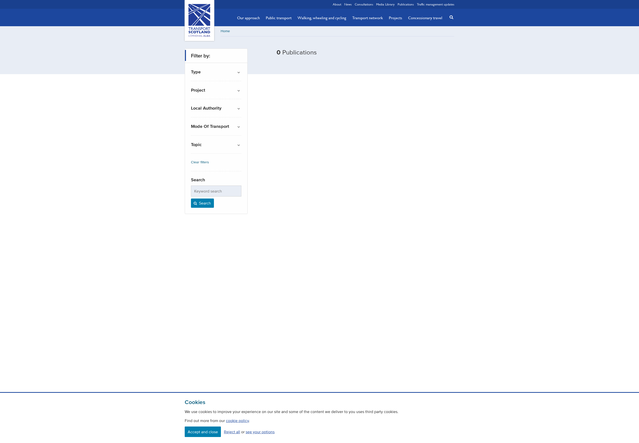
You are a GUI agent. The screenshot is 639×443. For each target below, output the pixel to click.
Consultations (364, 4)
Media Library (385, 4)
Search (204, 203)
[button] (450, 17)
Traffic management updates (435, 4)
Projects (395, 17)
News (348, 4)
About (337, 4)
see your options (260, 432)
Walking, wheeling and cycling (322, 17)
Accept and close (203, 432)
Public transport (279, 17)
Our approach (248, 17)
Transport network (367, 17)
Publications (406, 4)
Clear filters (200, 162)
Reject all (232, 432)
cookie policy (237, 420)
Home (225, 31)
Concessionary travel (425, 17)
